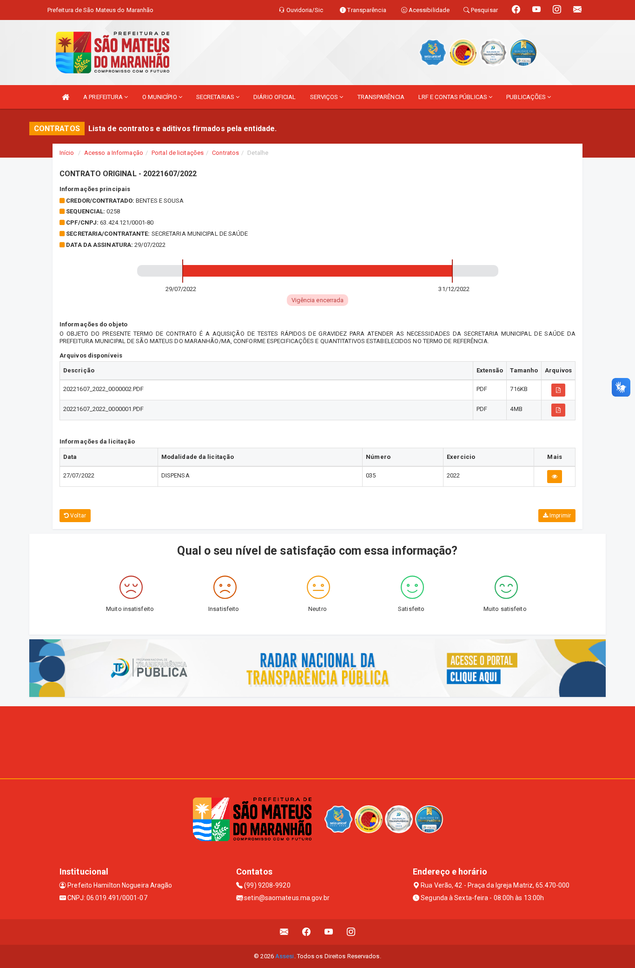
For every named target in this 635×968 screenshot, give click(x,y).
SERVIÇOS (325, 96)
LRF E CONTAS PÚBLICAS (453, 96)
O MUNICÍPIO (160, 96)
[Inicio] (65, 97)
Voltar (77, 515)
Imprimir (559, 515)
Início (67, 152)
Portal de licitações (178, 152)
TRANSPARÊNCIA (380, 96)
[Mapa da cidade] (317, 741)
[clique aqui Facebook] (306, 932)
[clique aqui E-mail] (284, 932)
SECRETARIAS (216, 96)
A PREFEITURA (103, 96)
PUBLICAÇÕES (526, 96)
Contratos (225, 152)
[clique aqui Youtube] (329, 932)
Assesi (284, 956)
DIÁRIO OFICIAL (274, 96)
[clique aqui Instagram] (351, 932)
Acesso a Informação (113, 152)
